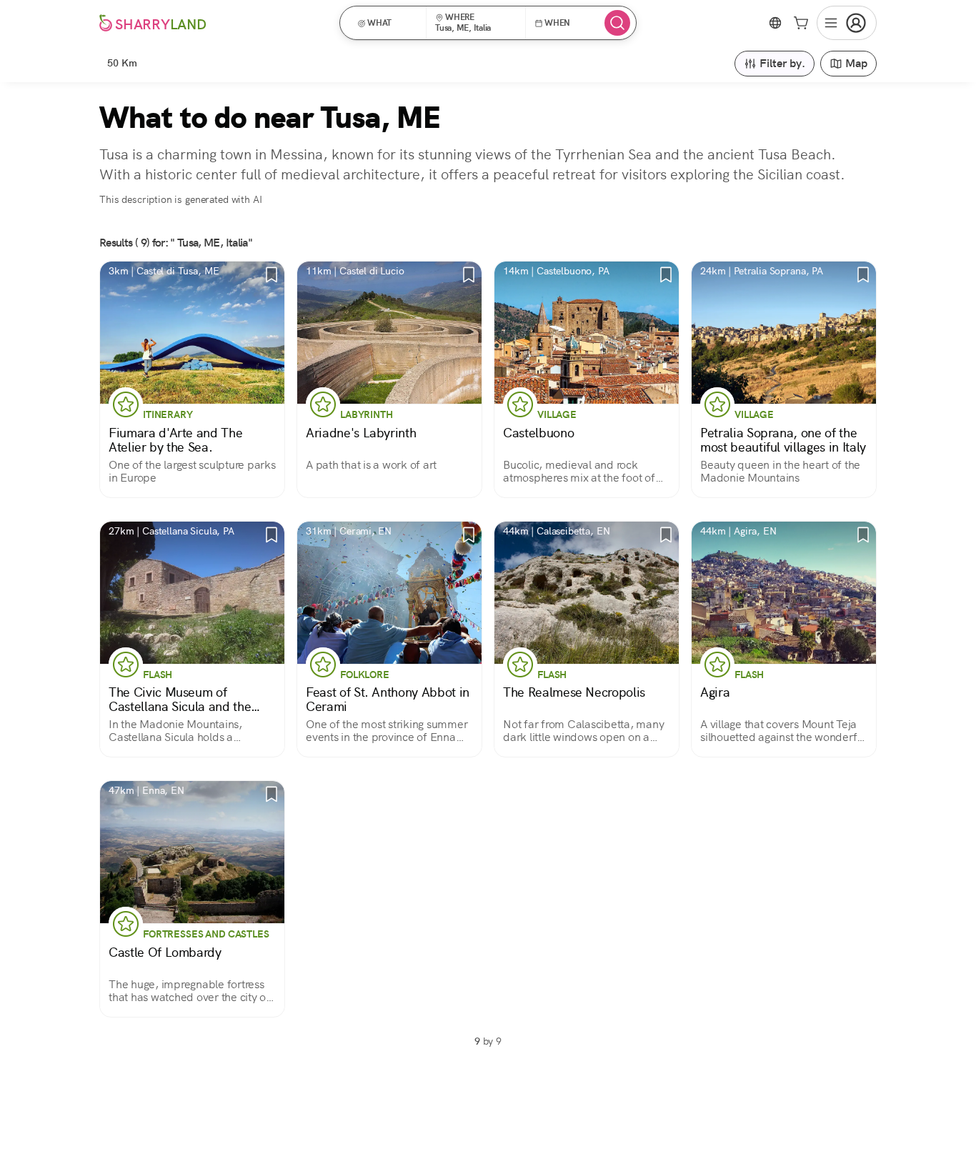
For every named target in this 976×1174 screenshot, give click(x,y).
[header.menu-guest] (847, 23)
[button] (388, 22)
